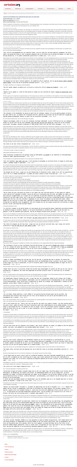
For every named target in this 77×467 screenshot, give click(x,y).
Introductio (8, 8)
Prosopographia (29, 8)
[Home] (12, 5)
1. (3, 436)
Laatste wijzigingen (9, 459)
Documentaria (50, 8)
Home (5, 13)
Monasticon (18, 8)
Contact (6, 449)
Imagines (61, 8)
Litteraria (40, 8)
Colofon (7, 457)
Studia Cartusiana (9, 452)
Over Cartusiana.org (9, 446)
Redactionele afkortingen (10, 454)
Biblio (69, 8)
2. (3, 437)
